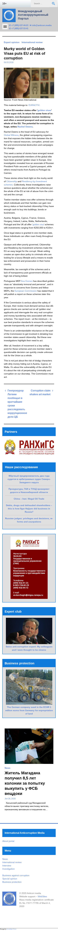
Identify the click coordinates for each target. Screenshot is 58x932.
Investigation (8, 869)
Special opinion (9, 878)
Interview (6, 865)
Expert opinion (11, 42)
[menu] (5, 26)
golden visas (44, 110)
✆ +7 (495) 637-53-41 (18, 28)
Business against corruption (15, 875)
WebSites (42, 896)
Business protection (11, 882)
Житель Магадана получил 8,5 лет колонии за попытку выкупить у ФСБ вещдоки (25, 783)
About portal (8, 841)
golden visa (38, 224)
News (7, 768)
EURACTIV (34, 105)
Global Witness (11, 135)
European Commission (26, 291)
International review (32, 42)
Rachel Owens (25, 126)
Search (54, 4)
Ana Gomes (26, 281)
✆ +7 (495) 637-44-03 (18, 25)
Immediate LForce (11, 929)
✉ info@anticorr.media (41, 25)
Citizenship (11, 181)
